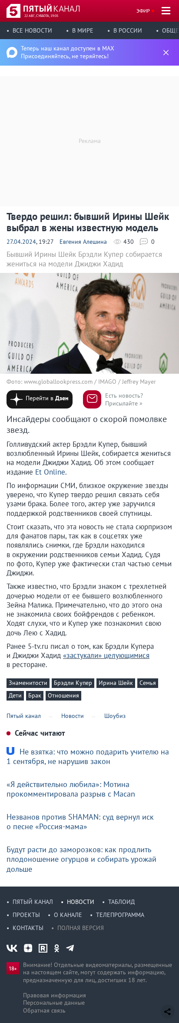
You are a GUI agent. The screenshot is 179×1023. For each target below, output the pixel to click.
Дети (15, 695)
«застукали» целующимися (106, 655)
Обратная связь (44, 1010)
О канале (68, 915)
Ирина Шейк (116, 683)
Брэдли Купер (73, 683)
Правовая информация (54, 995)
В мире (82, 30)
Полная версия (80, 928)
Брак (34, 695)
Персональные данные (54, 1002)
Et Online (50, 472)
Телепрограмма (120, 915)
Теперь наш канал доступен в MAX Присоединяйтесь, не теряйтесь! (67, 52)
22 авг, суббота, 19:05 (41, 15)
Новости (80, 902)
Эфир (143, 10)
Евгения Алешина (83, 242)
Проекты (26, 915)
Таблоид (121, 902)
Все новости (32, 30)
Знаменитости (28, 683)
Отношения (63, 695)
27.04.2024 (21, 242)
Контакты (28, 928)
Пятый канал (33, 902)
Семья (147, 683)
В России (127, 30)
